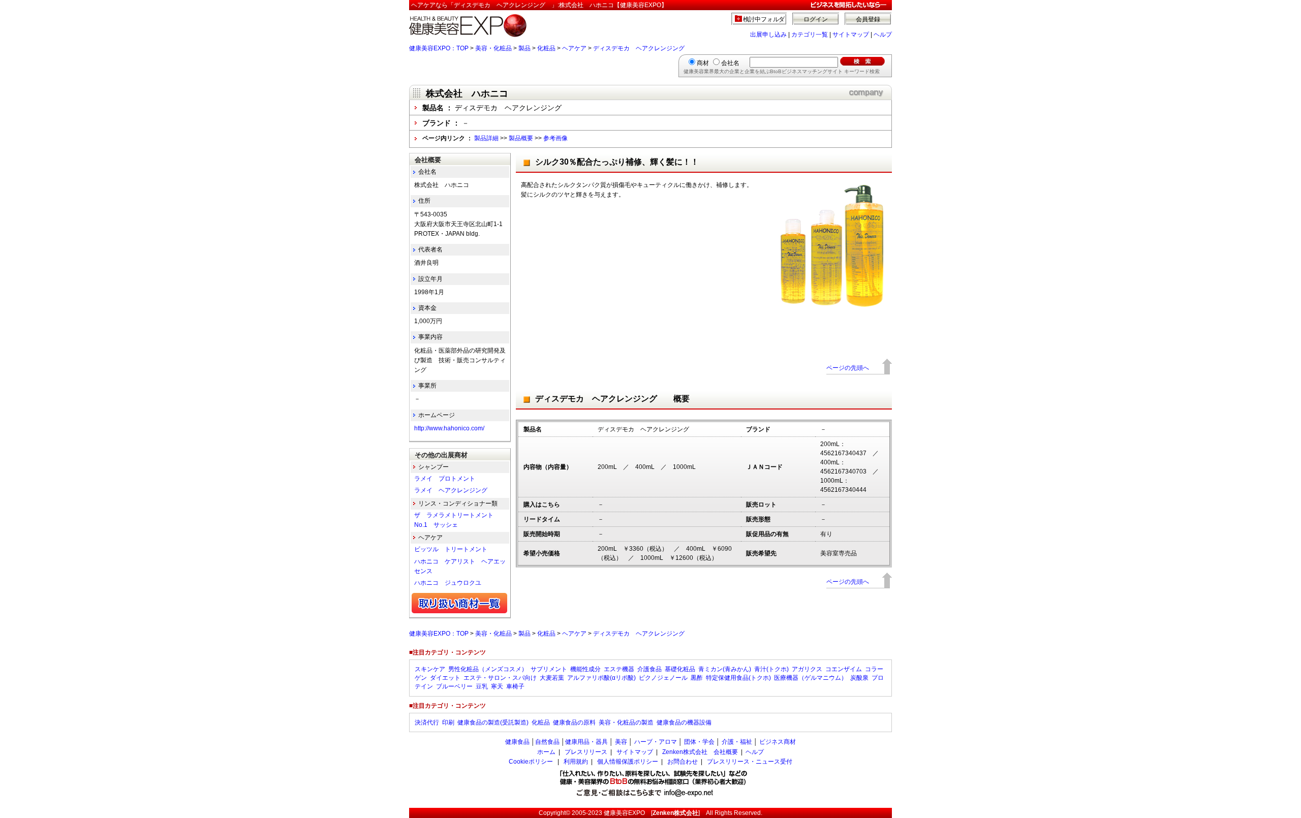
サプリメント (549, 669)
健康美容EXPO (624, 812)
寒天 (497, 686)
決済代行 (427, 722)
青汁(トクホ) (771, 669)
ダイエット (445, 677)
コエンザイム (843, 669)
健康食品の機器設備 (684, 722)
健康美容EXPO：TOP (439, 48)
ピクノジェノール (663, 677)
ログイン (815, 19)
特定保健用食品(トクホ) (738, 677)
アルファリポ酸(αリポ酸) (601, 677)
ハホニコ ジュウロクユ (447, 582)
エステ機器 (619, 669)
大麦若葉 (552, 677)
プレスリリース (586, 752)
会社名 (730, 63)
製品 (524, 48)
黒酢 (697, 677)
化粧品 (546, 48)
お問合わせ (682, 761)
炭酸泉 (859, 677)
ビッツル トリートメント (450, 549)
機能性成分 (585, 669)
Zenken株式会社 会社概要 (700, 752)
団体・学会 (699, 741)
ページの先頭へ (847, 367)
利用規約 (576, 761)
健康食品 (517, 741)
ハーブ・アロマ (655, 741)
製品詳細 (486, 138)
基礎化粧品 (680, 669)
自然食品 (547, 741)
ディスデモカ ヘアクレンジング (642, 48)
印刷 (448, 722)
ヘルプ (883, 34)
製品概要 (521, 138)
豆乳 (482, 686)
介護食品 (649, 669)
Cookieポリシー (531, 761)
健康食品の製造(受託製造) (493, 722)
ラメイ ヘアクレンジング (450, 490)
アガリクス (807, 669)
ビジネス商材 (777, 741)
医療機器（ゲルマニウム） (810, 677)
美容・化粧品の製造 (626, 722)
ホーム (546, 752)
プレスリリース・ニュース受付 (749, 761)
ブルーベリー (454, 686)
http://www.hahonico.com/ (449, 428)
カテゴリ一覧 (809, 34)
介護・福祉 (737, 741)
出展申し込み (768, 34)
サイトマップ (850, 34)
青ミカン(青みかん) (724, 669)
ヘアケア (574, 48)
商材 (703, 63)
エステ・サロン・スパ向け (500, 677)
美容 (621, 741)
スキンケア (430, 669)
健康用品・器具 (586, 741)
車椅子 (515, 686)
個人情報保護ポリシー (627, 761)
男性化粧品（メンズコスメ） (488, 669)
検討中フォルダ (764, 19)
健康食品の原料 (574, 722)
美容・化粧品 (493, 48)
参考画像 (555, 138)
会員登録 (868, 19)
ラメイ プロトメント (444, 478)
